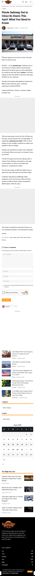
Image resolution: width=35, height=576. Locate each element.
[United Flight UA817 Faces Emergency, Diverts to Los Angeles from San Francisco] (6, 354)
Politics (17, 562)
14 (22, 444)
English (7, 306)
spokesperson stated (15, 141)
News (4, 8)
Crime (14, 387)
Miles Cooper (10, 27)
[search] (23, 1)
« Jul (3, 464)
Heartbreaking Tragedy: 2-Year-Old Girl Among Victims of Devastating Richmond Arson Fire (22, 383)
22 (26, 449)
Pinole (21, 237)
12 (13, 444)
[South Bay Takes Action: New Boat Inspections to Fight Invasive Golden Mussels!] (28, 478)
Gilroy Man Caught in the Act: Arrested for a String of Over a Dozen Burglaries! (12, 499)
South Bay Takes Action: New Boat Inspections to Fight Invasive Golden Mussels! (11, 478)
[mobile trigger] (3, 2)
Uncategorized (17, 565)
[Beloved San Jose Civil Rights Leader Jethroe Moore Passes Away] (28, 489)
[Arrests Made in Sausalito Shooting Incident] (6, 364)
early (18, 237)
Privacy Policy (5, 573)
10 (4, 444)
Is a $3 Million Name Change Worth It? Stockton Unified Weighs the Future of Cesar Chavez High (22, 393)
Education (15, 397)
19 (13, 449)
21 (22, 449)
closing (14, 237)
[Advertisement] (17, 115)
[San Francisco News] (8, 2)
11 (8, 444)
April (11, 237)
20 (17, 449)
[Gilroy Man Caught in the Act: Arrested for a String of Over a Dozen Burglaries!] (28, 498)
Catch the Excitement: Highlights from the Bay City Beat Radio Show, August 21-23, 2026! (22, 372)
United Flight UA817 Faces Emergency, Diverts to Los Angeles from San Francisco (22, 354)
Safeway (4, 240)
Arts (14, 377)
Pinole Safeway (27, 237)
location (23, 72)
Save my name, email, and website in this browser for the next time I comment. (18, 286)
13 (17, 444)
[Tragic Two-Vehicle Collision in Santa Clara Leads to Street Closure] (28, 509)
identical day (17, 65)
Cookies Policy (14, 573)
